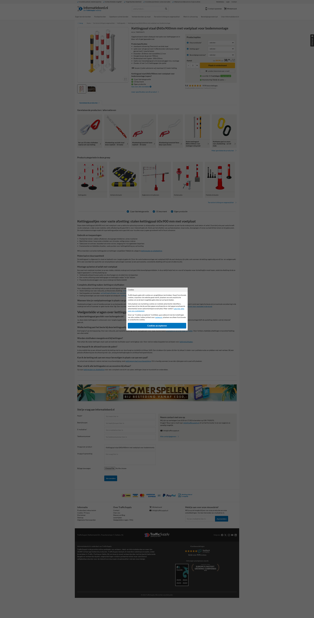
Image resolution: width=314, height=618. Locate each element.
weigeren (158, 317)
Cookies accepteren (157, 325)
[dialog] (157, 309)
